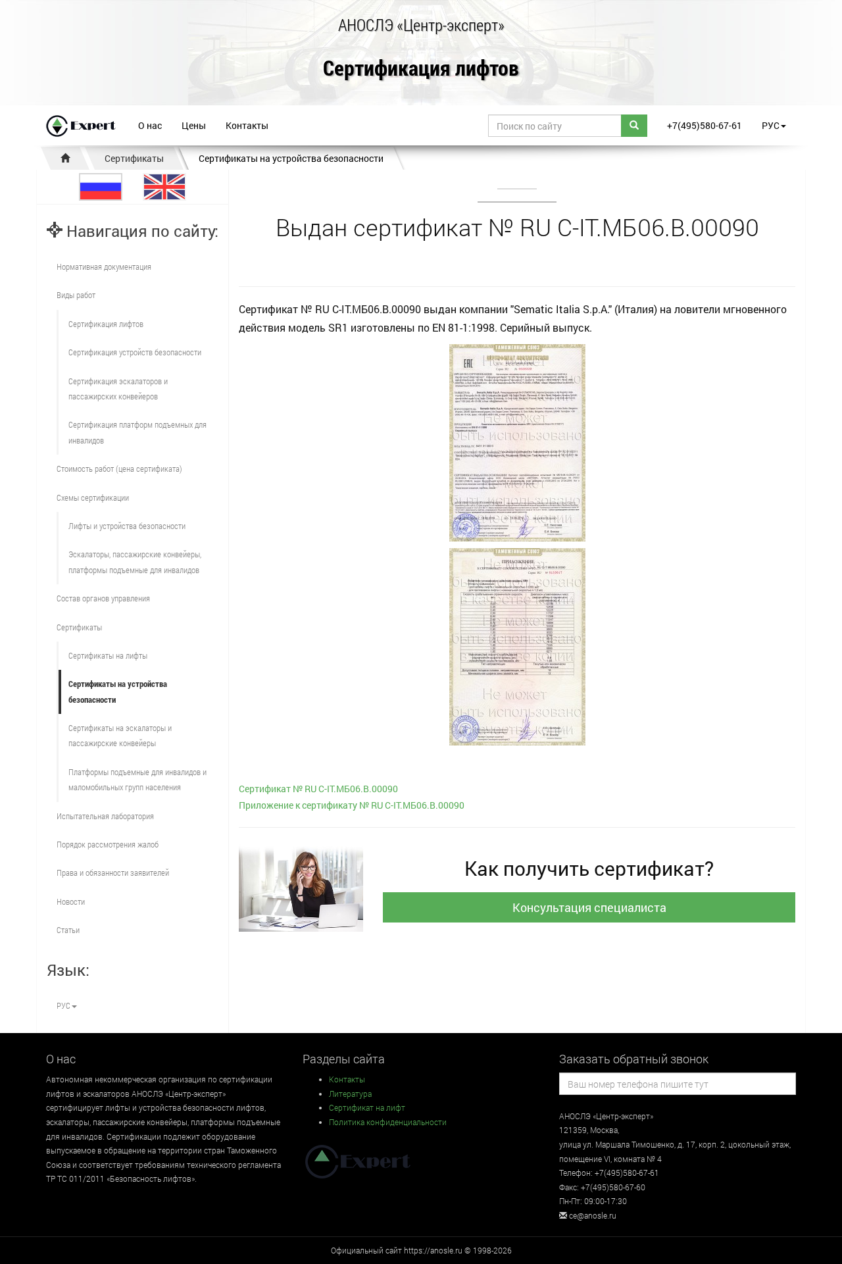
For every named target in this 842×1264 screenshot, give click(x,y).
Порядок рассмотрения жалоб (108, 844)
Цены (194, 125)
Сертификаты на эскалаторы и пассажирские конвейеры (120, 735)
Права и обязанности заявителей (113, 872)
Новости (71, 901)
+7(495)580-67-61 (704, 125)
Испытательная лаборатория (105, 816)
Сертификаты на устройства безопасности (291, 158)
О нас (150, 125)
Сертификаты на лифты (107, 655)
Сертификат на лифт (367, 1107)
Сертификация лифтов (421, 69)
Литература (350, 1093)
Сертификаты (134, 158)
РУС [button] (771, 125)
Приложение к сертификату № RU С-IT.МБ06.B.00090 (351, 805)
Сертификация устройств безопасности (134, 352)
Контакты (247, 125)
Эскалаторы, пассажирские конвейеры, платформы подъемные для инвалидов (134, 561)
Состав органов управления (103, 598)
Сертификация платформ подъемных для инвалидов (137, 431)
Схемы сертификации (93, 497)
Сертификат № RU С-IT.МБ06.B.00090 (318, 788)
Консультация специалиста (589, 907)
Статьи (68, 930)
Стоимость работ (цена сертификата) (119, 468)
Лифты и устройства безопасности (127, 526)
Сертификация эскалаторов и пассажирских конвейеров (118, 388)
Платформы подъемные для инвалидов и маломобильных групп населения (137, 779)
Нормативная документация (104, 266)
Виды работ (76, 295)
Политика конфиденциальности (388, 1122)
